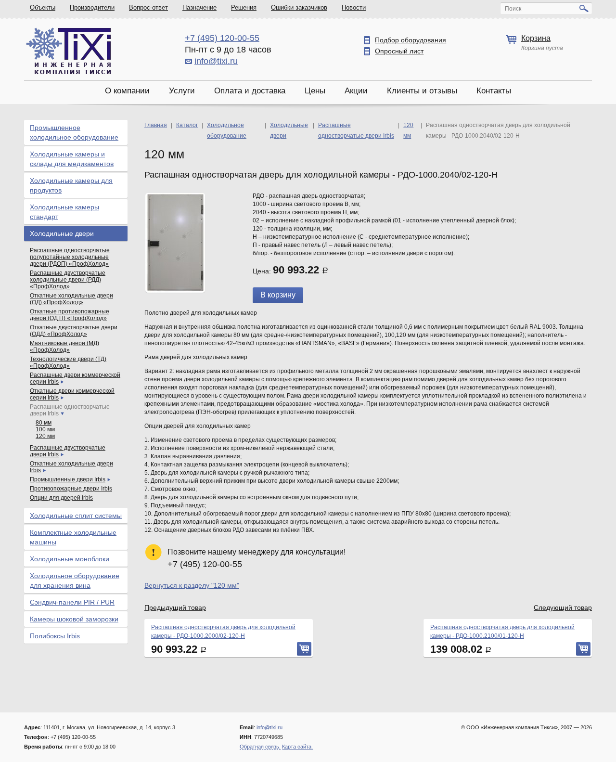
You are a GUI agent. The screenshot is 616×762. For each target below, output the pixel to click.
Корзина (536, 38)
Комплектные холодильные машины (73, 537)
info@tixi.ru (216, 61)
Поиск (513, 8)
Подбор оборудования (410, 40)
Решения (244, 7)
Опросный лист (399, 51)
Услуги (182, 90)
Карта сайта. (297, 746)
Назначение (199, 7)
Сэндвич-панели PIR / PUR (72, 602)
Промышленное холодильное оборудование (74, 132)
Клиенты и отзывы (422, 90)
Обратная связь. (260, 746)
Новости (354, 7)
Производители (92, 7)
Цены (315, 90)
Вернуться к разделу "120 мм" (191, 585)
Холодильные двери (62, 233)
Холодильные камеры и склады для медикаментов (72, 159)
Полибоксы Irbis (55, 636)
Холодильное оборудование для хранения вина (74, 580)
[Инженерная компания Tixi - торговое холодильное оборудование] (69, 51)
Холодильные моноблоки (69, 559)
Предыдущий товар (175, 607)
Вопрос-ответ (148, 7)
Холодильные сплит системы (76, 515)
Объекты (42, 7)
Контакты (493, 90)
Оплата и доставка (249, 90)
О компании (127, 90)
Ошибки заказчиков (299, 7)
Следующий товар (563, 607)
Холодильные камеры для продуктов (71, 185)
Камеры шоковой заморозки (74, 619)
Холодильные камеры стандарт (64, 211)
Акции (356, 90)
